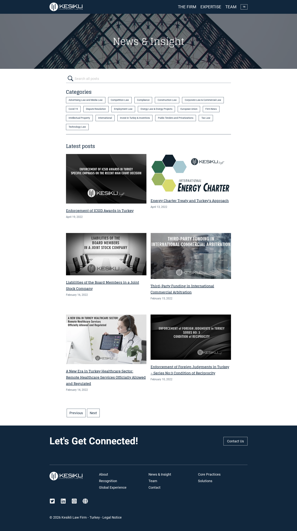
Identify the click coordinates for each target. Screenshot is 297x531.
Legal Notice (112, 517)
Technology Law (77, 126)
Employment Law (123, 109)
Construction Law (167, 100)
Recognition (108, 481)
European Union (188, 109)
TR (244, 7)
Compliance (143, 100)
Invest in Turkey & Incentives (135, 117)
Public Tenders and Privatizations (175, 117)
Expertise (210, 6)
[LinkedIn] (63, 501)
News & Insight (159, 474)
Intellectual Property (79, 117)
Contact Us (235, 441)
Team (230, 6)
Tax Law (205, 117)
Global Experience (112, 487)
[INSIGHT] (106, 179)
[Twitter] (52, 501)
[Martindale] (85, 501)
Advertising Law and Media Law (86, 100)
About (103, 474)
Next (93, 413)
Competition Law (120, 100)
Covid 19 (73, 109)
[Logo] (66, 7)
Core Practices (209, 474)
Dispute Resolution (96, 109)
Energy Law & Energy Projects (156, 109)
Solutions (205, 481)
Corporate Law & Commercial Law (203, 100)
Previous (76, 413)
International (105, 117)
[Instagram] (74, 501)
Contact (154, 487)
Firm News (211, 109)
